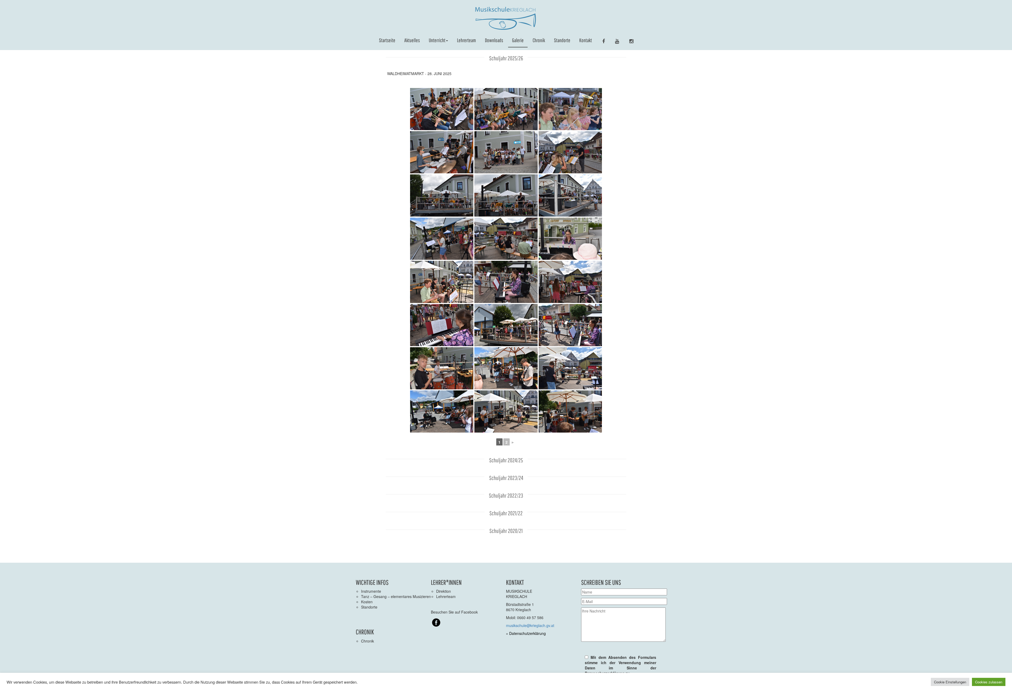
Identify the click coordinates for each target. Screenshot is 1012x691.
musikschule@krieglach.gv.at (530, 625)
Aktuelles (412, 40)
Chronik (539, 40)
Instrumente (371, 591)
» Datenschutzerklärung (526, 633)
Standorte (562, 40)
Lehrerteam (466, 40)
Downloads (494, 40)
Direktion (443, 591)
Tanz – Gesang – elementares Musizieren (396, 596)
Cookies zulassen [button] (988, 681)
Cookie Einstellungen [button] (950, 681)
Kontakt (585, 40)
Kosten (367, 601)
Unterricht (437, 40)
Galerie (518, 40)
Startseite (387, 40)
